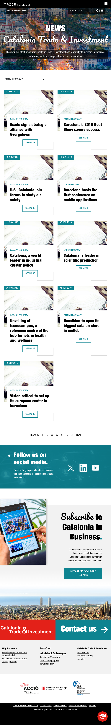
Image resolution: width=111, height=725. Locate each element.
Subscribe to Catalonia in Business (83, 573)
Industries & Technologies (53, 653)
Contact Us (81, 659)
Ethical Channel (60, 706)
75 (73, 436)
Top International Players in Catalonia (14, 659)
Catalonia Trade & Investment (92, 649)
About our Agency (83, 653)
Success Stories (45, 648)
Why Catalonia (9, 649)
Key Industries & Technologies (50, 657)
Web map (92, 706)
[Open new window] (102, 716)
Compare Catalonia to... (10, 662)
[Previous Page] (34, 434)
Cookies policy (46, 706)
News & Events (13, 11)
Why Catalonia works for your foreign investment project (14, 654)
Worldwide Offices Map (85, 656)
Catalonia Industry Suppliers (49, 661)
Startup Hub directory (47, 664)
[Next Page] (78, 434)
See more (31, 144)
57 (63, 436)
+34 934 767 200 (71, 710)
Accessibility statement (78, 706)
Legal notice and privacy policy (25, 706)
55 (53, 436)
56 (58, 436)
